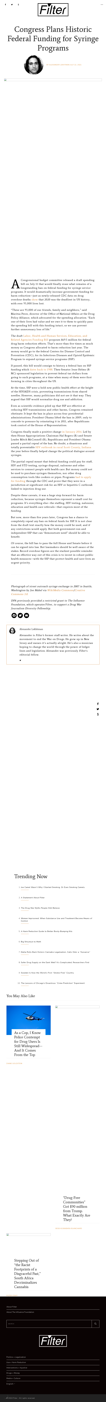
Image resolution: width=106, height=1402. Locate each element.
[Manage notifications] (6, 1396)
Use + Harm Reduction (16, 1362)
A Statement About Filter (33, 897)
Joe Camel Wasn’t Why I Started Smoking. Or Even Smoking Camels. (53, 887)
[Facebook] (14, 616)
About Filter (11, 1307)
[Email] (26, 616)
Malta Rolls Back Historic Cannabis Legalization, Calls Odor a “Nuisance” (55, 952)
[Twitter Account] (12, 4)
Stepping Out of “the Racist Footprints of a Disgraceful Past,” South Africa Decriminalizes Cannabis (27, 1273)
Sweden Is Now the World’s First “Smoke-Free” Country (47, 973)
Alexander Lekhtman (59, 65)
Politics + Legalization (16, 1357)
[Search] (95, 1324)
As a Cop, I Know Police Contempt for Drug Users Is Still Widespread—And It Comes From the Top (28, 1043)
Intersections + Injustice (16, 1368)
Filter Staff (12, 1296)
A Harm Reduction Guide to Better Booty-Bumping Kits (46, 931)
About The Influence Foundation (20, 1312)
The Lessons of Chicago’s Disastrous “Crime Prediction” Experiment (53, 983)
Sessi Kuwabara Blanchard (68, 1228)
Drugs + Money (13, 1373)
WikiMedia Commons (60, 590)
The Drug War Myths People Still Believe (40, 908)
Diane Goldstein (14, 1063)
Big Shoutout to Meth (31, 941)
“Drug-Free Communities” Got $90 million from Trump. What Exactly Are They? (76, 1208)
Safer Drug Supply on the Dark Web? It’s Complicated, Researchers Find (55, 962)
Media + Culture (13, 1378)
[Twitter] (20, 616)
